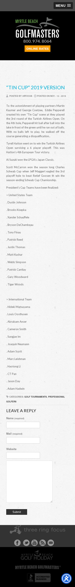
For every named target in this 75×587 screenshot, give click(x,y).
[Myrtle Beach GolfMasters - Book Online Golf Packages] (37, 51)
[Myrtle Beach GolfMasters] (38, 37)
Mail (14, 433)
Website (11, 449)
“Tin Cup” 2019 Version (35, 87)
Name (15, 418)
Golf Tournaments (35, 396)
